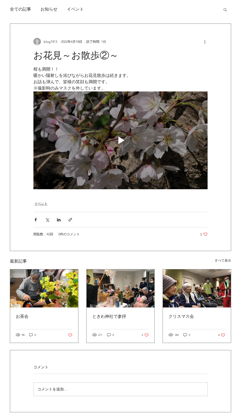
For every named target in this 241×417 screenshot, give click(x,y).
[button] (225, 9)
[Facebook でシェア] (35, 219)
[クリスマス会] (197, 288)
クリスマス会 (181, 316)
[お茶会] (44, 288)
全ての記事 (20, 9)
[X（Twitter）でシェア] (47, 219)
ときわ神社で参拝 (109, 316)
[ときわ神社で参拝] (121, 288)
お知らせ (48, 9)
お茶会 (22, 316)
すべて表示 (223, 260)
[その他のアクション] (205, 41)
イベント (75, 9)
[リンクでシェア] (70, 219)
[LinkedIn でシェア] (58, 219)
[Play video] (120, 140)
